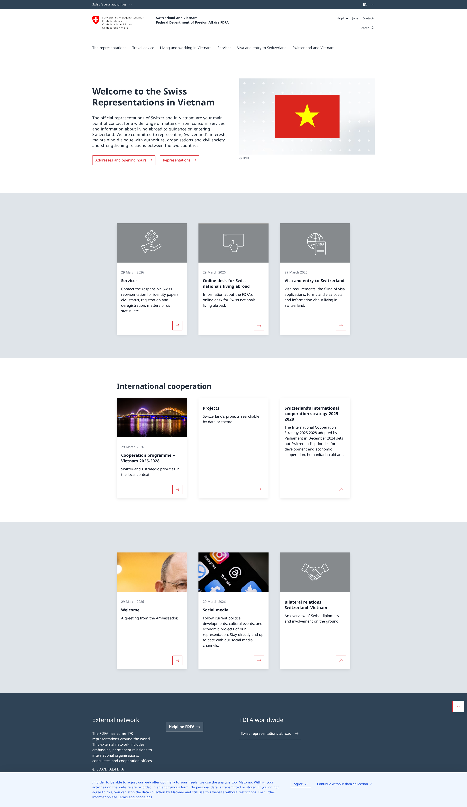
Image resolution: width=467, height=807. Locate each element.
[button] (109, 47)
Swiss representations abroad (266, 733)
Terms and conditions (135, 797)
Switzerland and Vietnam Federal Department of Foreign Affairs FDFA (192, 20)
